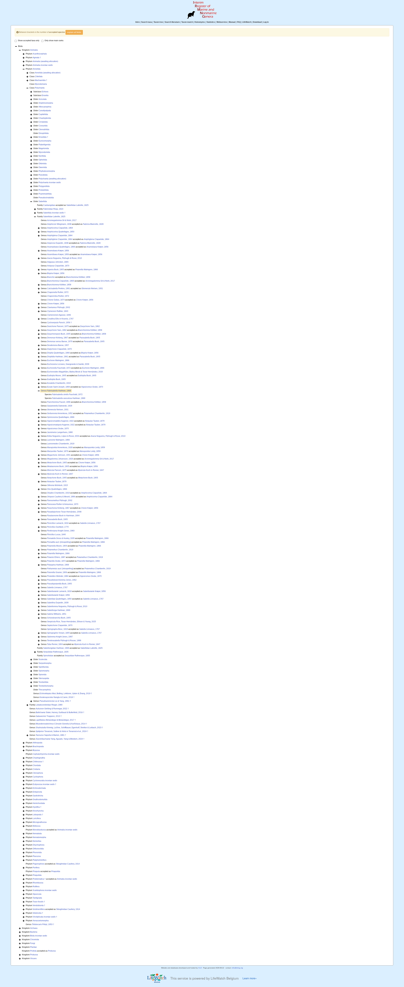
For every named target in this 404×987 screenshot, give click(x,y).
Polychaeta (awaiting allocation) (52, 179)
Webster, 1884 (57, 576)
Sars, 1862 (90, 326)
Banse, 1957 (58, 345)
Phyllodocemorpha (47, 171)
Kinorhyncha (38, 811)
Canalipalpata (45, 110)
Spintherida (44, 667)
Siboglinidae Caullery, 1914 (68, 864)
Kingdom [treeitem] (30, 50)
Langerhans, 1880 (60, 432)
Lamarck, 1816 (58, 523)
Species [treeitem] (64, 394)
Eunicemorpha (45, 141)
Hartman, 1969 (59, 391)
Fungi (32, 943)
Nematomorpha (39, 837)
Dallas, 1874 (56, 300)
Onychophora (38, 845)
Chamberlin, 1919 (59, 383)
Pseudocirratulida (46, 198)
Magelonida (44, 148)
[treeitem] (56, 390)
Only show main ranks (54, 40)
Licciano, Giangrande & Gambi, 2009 (68, 364)
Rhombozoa (38, 883)
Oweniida (43, 167)
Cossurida (43, 126)
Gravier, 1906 (57, 572)
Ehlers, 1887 (56, 557)
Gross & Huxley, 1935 (61, 538)
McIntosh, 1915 (57, 485)
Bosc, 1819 (57, 629)
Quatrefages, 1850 (60, 232)
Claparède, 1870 (58, 266)
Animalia (34, 50)
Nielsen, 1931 (92, 288)
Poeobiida (43, 175)
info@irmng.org (237, 968)
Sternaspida (44, 678)
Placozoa (37, 856)
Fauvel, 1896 (59, 402)
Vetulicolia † (38, 913)
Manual (232, 22)
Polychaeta (40, 88)
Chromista (34, 939)
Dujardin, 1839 (57, 603)
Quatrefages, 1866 (61, 247)
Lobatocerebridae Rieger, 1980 (49, 705)
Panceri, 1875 (58, 326)
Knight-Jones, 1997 (60, 637)
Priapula (36, 871)
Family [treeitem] (50, 209)
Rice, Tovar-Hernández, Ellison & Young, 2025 (71, 621)
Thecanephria (45, 690)
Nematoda (37, 833)
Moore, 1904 (57, 546)
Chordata (37, 765)
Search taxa (146, 22)
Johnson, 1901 (59, 455)
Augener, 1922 (60, 421)
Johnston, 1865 (57, 262)
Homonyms (199, 22)
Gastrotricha (38, 796)
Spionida (42, 674)
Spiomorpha (44, 671)
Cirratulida (43, 122)
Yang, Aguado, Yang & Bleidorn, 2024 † (60, 739)
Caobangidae (49, 205)
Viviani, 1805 (58, 633)
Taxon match (187, 22)
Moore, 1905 (56, 375)
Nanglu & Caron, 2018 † (56, 697)
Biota (38, 936)
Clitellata (38, 76)
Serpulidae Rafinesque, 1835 (55, 652)
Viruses (33, 958)
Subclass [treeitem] (40, 92)
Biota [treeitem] (20, 46)
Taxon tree (158, 22)
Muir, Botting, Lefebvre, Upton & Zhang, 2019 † (65, 693)
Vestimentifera (39, 909)
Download (257, 22)
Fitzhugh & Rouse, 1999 (64, 640)
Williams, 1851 (56, 614)
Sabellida (43, 201)
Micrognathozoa (40, 822)
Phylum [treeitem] (36, 54)
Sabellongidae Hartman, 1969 (56, 648)
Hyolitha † (37, 807)
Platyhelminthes (39, 860)
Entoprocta (37, 792)
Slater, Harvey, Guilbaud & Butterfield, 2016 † (60, 712)
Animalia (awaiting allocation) (45, 61)
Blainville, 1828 (93, 224)
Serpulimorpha (45, 663)
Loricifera (37, 818)
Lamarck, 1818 (59, 591)
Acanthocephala (40, 54)
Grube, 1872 (56, 561)
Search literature (172, 22)
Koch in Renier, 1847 (91, 470)
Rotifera (36, 886)
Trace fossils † (39, 902)
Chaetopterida (45, 118)
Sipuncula (37, 894)
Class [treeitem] (45, 73)
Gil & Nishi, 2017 (62, 220)
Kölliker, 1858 (78, 277)
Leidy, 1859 (94, 447)
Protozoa (52, 951)
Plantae (33, 947)
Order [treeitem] (40, 99)
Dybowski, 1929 (59, 406)
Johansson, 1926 (60, 459)
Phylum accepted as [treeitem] (51, 830)
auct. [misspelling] (59, 542)
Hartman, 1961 (57, 356)
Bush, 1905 (55, 269)
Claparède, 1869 (60, 281)
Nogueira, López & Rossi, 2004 (63, 436)
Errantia (45, 95)
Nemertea (37, 841)
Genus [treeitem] (59, 220)
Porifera (36, 868)
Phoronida (37, 852)
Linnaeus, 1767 (90, 523)
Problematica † (39, 879)
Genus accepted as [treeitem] (72, 224)
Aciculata (43, 99)
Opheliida (43, 160)
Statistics (210, 22)
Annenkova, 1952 (60, 413)
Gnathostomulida (40, 799)
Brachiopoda (38, 746)
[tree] (202, 503)
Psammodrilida (45, 194)
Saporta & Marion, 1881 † (51, 735)
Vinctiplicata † (45, 917)
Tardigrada (37, 898)
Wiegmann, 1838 (59, 224)
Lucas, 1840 (56, 534)
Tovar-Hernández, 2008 (64, 512)
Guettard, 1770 (58, 527)
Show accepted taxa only (28, 40)
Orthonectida (38, 849)
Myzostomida (44, 152)
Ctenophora (38, 773)
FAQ (239, 22)
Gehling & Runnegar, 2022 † (52, 709)
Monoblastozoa (39, 830)
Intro (137, 22)
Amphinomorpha (46, 103)
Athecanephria (45, 107)
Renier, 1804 (55, 644)
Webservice (222, 22)
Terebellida (43, 682)
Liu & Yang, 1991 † (55, 701)
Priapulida (55, 871)
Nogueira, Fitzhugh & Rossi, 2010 (64, 258)
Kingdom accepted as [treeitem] (39, 951)
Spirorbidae (48, 656)
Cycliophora (38, 777)
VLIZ (200, 968)
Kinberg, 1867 (57, 338)
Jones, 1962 (62, 580)
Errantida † (43, 137)
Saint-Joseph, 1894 (58, 387)
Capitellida (43, 114)
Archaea (33, 928)
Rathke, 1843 (57, 311)
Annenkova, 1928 (60, 447)
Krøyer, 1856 (97, 247)
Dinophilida (44, 133)
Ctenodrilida (44, 129)
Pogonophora (39, 864)
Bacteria (33, 932)
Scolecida (43, 659)
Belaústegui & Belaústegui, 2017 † (56, 720)
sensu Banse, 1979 (59, 341)
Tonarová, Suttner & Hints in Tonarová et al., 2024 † (62, 731)
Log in (266, 22)
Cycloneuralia (45, 780)
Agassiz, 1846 (59, 315)
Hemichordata (39, 803)
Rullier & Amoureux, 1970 (62, 504)
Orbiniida (43, 163)
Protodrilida (44, 190)
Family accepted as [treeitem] (63, 205)
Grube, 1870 (92, 387)
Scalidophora (45, 890)
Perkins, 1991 (58, 288)
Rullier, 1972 (57, 292)
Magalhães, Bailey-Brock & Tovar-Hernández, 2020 (75, 372)
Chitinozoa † (38, 762)
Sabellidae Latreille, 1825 (77, 205)
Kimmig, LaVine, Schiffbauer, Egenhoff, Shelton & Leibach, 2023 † (69, 727)
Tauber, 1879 (94, 421)
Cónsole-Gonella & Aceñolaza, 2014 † (61, 724)
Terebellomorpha (46, 686)
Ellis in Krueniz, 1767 (60, 319)
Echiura (45, 92)
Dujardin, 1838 (57, 243)
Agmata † (37, 57)
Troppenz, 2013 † (49, 716)
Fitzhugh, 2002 (58, 307)
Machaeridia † (41, 80)
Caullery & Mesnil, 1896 (61, 497)
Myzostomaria (41, 84)
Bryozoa (36, 750)
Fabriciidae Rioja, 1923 (53, 209)
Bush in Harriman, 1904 (63, 515)
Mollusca (36, 826)
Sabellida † (54, 213)
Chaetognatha (39, 758)
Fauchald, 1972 (59, 368)
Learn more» (250, 978)
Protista (33, 951)
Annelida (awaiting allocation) (47, 73)
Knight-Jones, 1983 (60, 531)
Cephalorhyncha (46, 754)
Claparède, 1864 (60, 228)
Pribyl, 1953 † (43, 924)
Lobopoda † (38, 815)
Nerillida (42, 156)
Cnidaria (36, 769)
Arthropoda (37, 743)
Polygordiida (44, 186)
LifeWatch (246, 22)
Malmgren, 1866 (86, 269)
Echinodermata (39, 788)
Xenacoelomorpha (41, 920)
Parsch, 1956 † (59, 322)
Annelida (36, 69)
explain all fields (74, 32)
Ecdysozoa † (44, 784)
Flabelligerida (44, 145)
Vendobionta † (39, 905)
